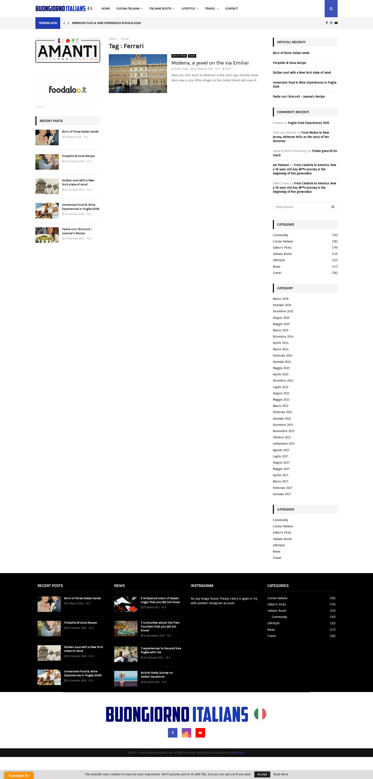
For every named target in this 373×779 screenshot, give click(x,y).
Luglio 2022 (280, 387)
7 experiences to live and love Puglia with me (161, 650)
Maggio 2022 (281, 399)
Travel (210, 8)
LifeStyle (188, 8)
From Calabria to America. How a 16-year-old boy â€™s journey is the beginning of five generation (304, 169)
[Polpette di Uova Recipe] (47, 162)
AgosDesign (238, 752)
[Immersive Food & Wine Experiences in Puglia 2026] (47, 210)
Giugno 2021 (281, 463)
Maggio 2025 (281, 324)
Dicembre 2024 (283, 336)
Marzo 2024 (281, 349)
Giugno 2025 (281, 318)
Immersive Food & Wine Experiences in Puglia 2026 (106, 23)
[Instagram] (186, 733)
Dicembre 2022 (283, 380)
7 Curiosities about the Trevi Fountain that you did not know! (160, 626)
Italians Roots (160, 8)
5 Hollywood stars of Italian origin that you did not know (160, 600)
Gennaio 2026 (282, 305)
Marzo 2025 (280, 330)
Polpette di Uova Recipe (78, 156)
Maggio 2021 (281, 469)
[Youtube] (200, 733)
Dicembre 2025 (283, 311)
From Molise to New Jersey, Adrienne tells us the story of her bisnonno (301, 137)
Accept (262, 774)
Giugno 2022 (281, 393)
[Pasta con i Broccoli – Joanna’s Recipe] (47, 235)
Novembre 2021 (284, 431)
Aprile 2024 (281, 343)
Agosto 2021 (281, 450)
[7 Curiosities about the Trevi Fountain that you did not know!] (126, 628)
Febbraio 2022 (282, 412)
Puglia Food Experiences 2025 (308, 123)
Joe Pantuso (281, 165)
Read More (280, 774)
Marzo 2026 (281, 299)
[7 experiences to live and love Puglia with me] (126, 654)
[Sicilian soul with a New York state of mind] (47, 186)
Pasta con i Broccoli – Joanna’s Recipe (77, 231)
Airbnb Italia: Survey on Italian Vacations (157, 674)
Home (105, 8)
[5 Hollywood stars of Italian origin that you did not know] (126, 604)
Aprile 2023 (280, 374)
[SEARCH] (333, 207)
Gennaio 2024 (282, 362)
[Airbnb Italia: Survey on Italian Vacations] (126, 678)
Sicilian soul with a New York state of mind (78, 182)
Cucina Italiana (127, 8)
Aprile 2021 (280, 475)
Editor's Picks (179, 56)
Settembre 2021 (284, 444)
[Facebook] (172, 733)
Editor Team (181, 68)
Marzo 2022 (280, 406)
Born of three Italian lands (80, 131)
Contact (231, 8)
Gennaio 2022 (282, 418)
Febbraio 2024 (282, 355)
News (276, 267)
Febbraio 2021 (282, 488)
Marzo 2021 (280, 481)
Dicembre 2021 (283, 425)
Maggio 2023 (281, 368)
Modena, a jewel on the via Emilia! (210, 63)
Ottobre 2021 (282, 437)
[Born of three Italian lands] (47, 137)
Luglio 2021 (280, 456)
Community (280, 235)
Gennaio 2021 (282, 494)
